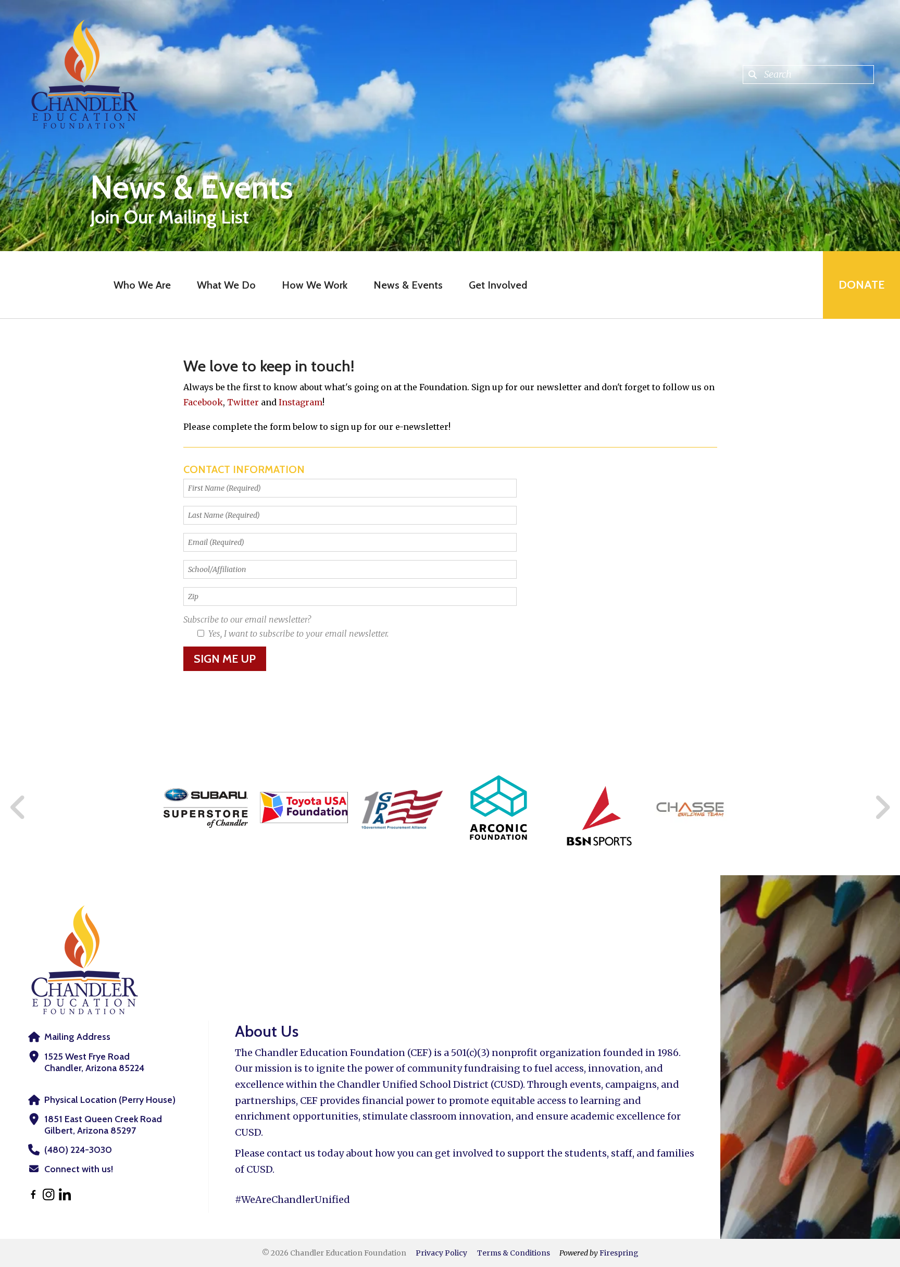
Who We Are (142, 285)
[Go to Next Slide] (882, 807)
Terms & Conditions (513, 1253)
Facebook (203, 402)
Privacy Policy (441, 1253)
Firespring (619, 1253)
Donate (861, 285)
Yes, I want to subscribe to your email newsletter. (297, 633)
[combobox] (808, 74)
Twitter (244, 402)
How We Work (314, 285)
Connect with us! (78, 1169)
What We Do (226, 285)
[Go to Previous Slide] (18, 807)
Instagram (300, 402)
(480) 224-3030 (78, 1150)
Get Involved (498, 285)
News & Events (408, 285)
